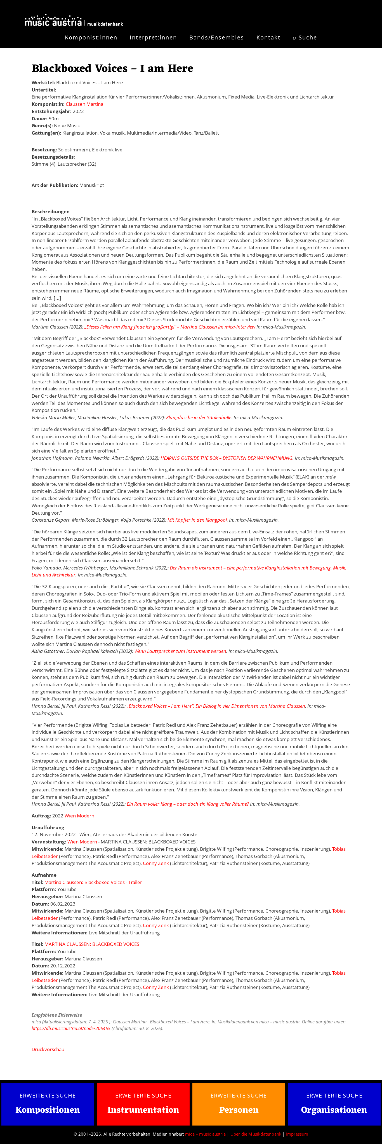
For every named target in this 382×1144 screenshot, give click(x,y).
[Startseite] (74, 21)
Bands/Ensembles (216, 37)
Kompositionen (47, 1110)
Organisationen (334, 1110)
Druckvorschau (48, 1049)
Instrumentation (143, 1110)
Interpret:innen (153, 37)
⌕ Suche (305, 37)
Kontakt (268, 37)
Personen (239, 1110)
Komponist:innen (91, 37)
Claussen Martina (84, 104)
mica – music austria (205, 1134)
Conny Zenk (156, 863)
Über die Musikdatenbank (256, 1134)
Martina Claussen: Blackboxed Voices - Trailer (93, 882)
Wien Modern (79, 815)
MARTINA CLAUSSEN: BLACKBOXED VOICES (91, 944)
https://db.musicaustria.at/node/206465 (71, 1028)
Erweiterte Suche (48, 1095)
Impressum (297, 1134)
